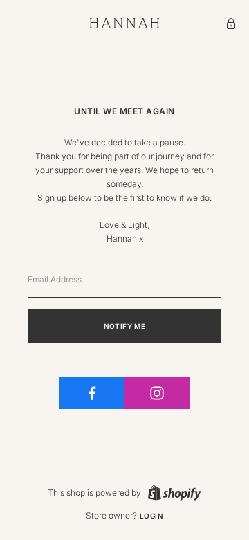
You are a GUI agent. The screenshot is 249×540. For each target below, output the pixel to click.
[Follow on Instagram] (157, 393)
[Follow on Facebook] (92, 393)
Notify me (125, 326)
